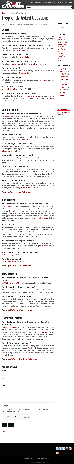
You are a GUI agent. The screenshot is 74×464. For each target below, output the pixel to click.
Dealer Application (32, 96)
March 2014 (63, 90)
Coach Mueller (61, 49)
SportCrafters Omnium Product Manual (19, 192)
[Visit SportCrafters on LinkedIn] (63, 449)
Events (59, 60)
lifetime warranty (23, 73)
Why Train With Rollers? (11, 262)
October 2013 (63, 74)
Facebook (32, 64)
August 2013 (63, 71)
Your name (4, 371)
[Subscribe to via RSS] (57, 454)
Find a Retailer (63, 109)
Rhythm (33, 348)
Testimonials (38, 3)
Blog (8, 13)
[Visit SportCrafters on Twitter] (57, 449)
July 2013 (62, 69)
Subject (3, 378)
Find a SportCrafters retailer (63, 112)
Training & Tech (61, 56)
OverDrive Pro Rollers (18, 211)
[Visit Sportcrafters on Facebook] (60, 449)
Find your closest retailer (24, 50)
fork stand (22, 227)
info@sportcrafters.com (12, 89)
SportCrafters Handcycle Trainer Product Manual (22, 359)
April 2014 (63, 92)
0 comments (13, 24)
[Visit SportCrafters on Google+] (66, 449)
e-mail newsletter (15, 64)
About (32, 3)
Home (3, 13)
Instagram (45, 64)
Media (66, 3)
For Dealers (60, 3)
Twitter (38, 64)
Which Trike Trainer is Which (13, 283)
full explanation (6, 151)
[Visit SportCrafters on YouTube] (70, 449)
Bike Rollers (23, 24)
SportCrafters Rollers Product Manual (19, 266)
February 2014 (64, 87)
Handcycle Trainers (38, 24)
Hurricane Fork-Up (29, 174)
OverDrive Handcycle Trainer (43, 332)
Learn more (45, 246)
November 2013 (64, 77)
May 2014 (62, 95)
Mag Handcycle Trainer (10, 327)
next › (67, 99)
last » (60, 103)
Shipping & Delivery (46, 3)
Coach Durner (61, 47)
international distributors (24, 57)
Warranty (54, 3)
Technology (45, 80)
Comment (4, 385)
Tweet (3, 431)
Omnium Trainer (46, 24)
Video (59, 37)
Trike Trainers (30, 24)
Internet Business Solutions (39, 462)
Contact (70, 3)
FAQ (19, 24)
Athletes (59, 58)
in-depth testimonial (42, 218)
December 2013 (64, 79)
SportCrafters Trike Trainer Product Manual (20, 310)
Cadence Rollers (6, 206)
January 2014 (63, 84)
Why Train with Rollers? (39, 236)
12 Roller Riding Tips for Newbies (13, 255)
